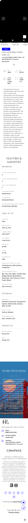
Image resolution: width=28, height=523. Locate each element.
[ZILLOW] (14, 496)
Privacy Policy (14, 512)
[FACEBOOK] (5, 492)
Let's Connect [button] (14, 408)
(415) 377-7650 (9, 437)
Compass (11, 464)
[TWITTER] (14, 492)
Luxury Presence (18, 502)
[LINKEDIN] (9, 492)
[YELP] (22, 492)
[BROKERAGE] (18, 492)
